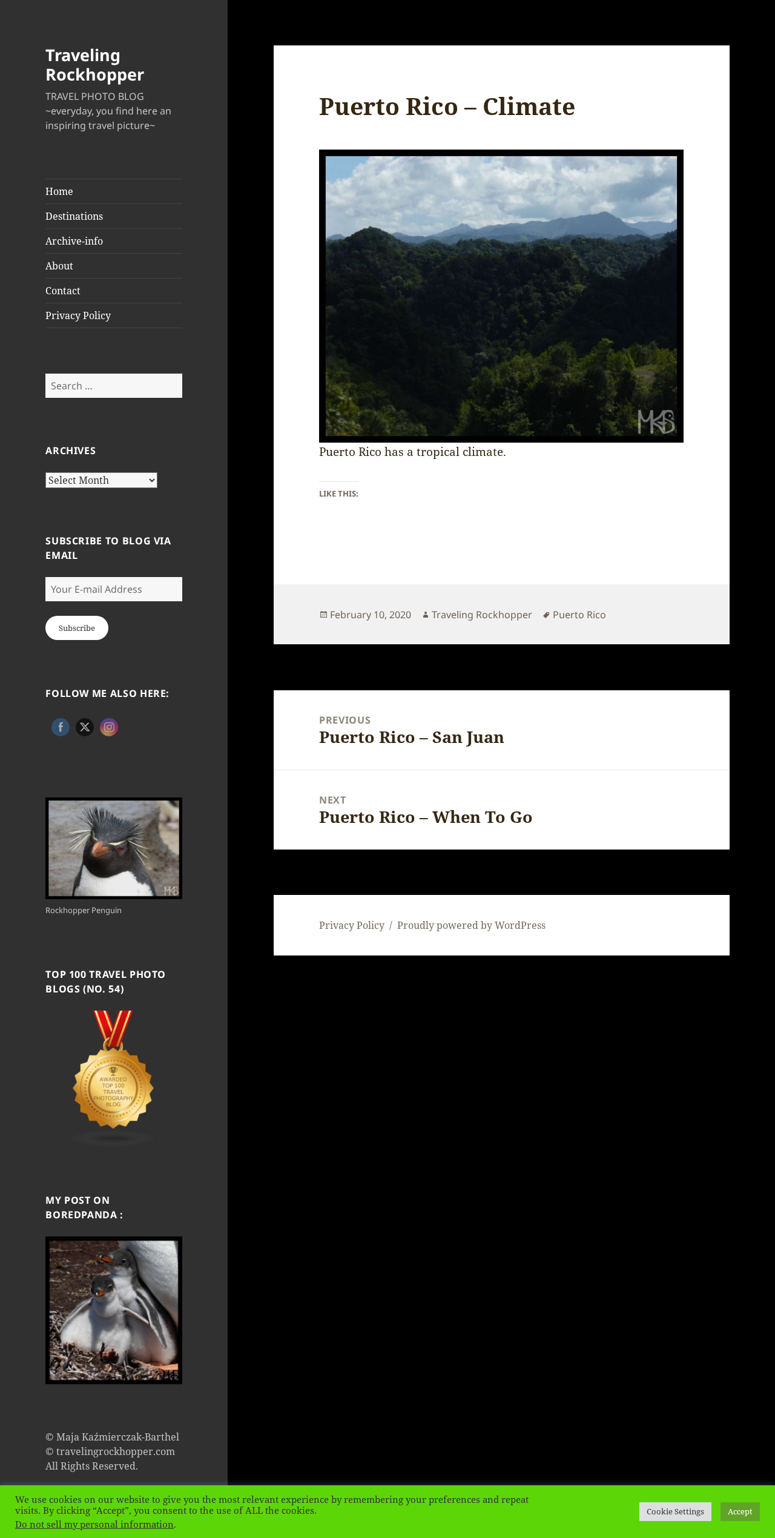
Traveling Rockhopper (94, 64)
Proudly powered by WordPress (471, 925)
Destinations (74, 216)
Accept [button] (740, 1511)
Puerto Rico (579, 614)
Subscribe (77, 627)
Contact (63, 290)
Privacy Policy (78, 315)
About (59, 265)
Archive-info (74, 241)
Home (59, 191)
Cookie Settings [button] (675, 1511)
